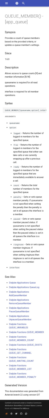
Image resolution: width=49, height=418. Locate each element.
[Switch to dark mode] (17, 3)
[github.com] (21, 413)
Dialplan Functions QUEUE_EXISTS (25, 345)
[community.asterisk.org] (26, 413)
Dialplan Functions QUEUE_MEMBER (26, 332)
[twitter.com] (16, 413)
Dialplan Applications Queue (22, 282)
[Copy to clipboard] (43, 110)
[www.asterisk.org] (6, 413)
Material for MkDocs (21, 408)
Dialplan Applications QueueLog (24, 287)
